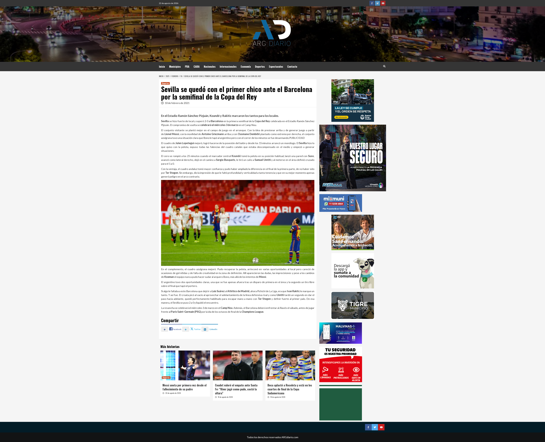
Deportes (260, 66)
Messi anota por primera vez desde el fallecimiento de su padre (185, 387)
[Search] (384, 66)
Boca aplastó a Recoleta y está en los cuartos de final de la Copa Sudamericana (290, 389)
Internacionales (228, 66)
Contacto (292, 66)
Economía (246, 66)
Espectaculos (276, 66)
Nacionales (209, 66)
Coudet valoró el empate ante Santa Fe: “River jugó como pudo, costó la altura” (236, 389)
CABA (197, 66)
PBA (187, 66)
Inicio (162, 66)
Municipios (175, 66)
